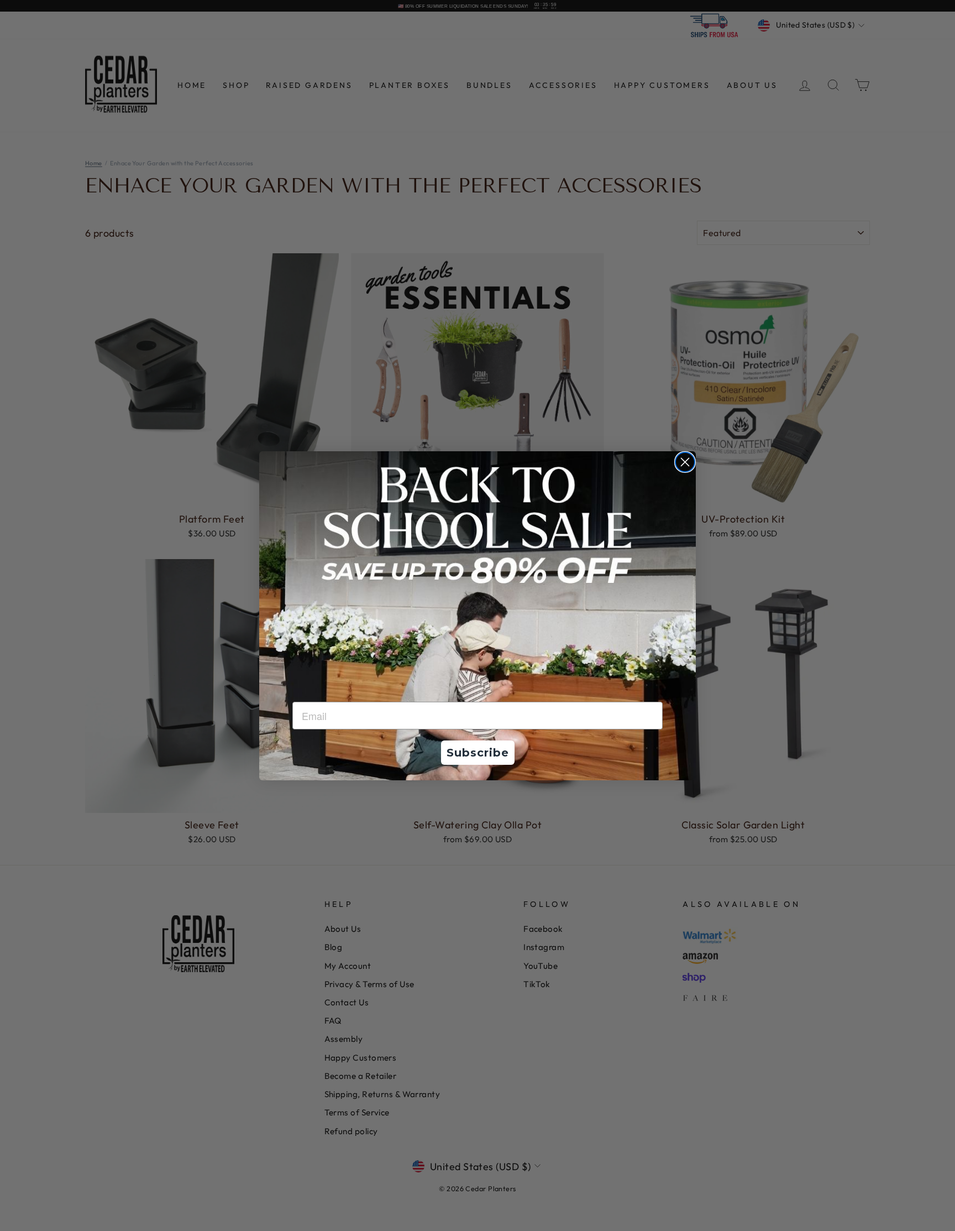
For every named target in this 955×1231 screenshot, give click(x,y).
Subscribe (478, 752)
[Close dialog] (685, 462)
